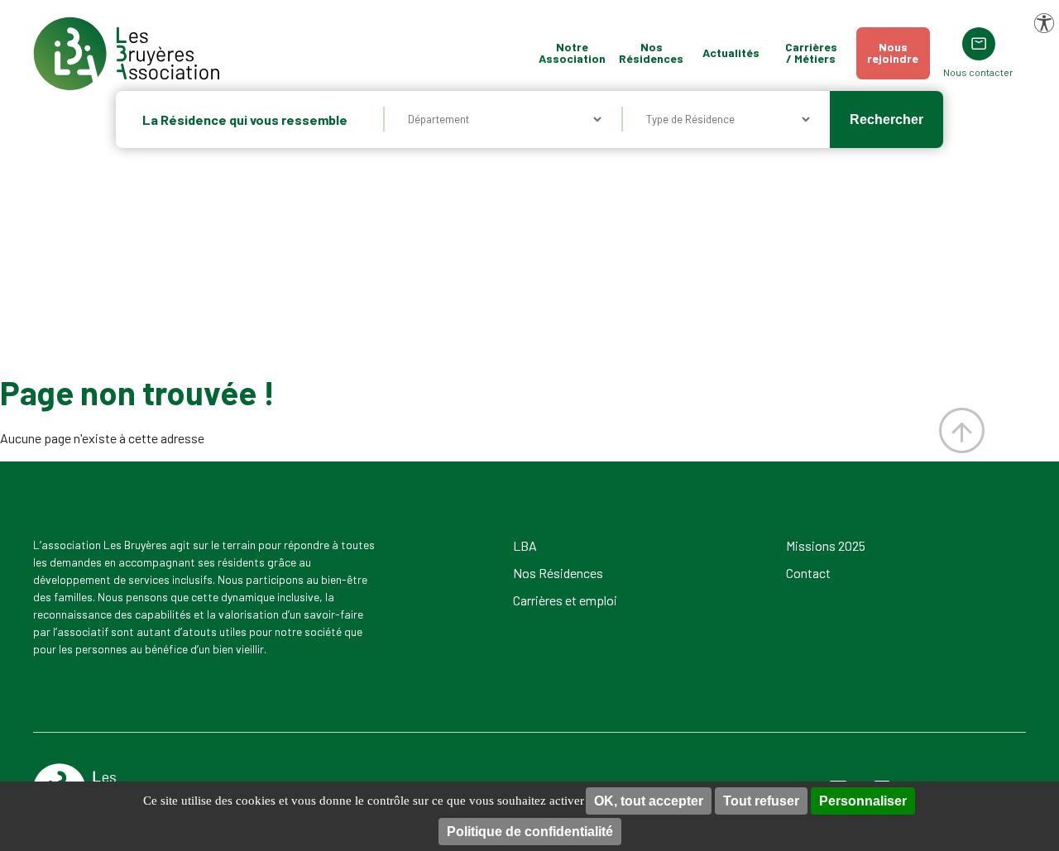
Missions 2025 (825, 545)
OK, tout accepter (648, 801)
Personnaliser (863, 801)
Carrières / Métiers (811, 52)
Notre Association (572, 52)
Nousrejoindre (892, 52)
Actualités (731, 52)
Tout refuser (761, 801)
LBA (525, 545)
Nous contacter (978, 72)
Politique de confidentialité (530, 832)
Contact (808, 573)
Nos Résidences (651, 52)
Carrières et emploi (565, 600)
